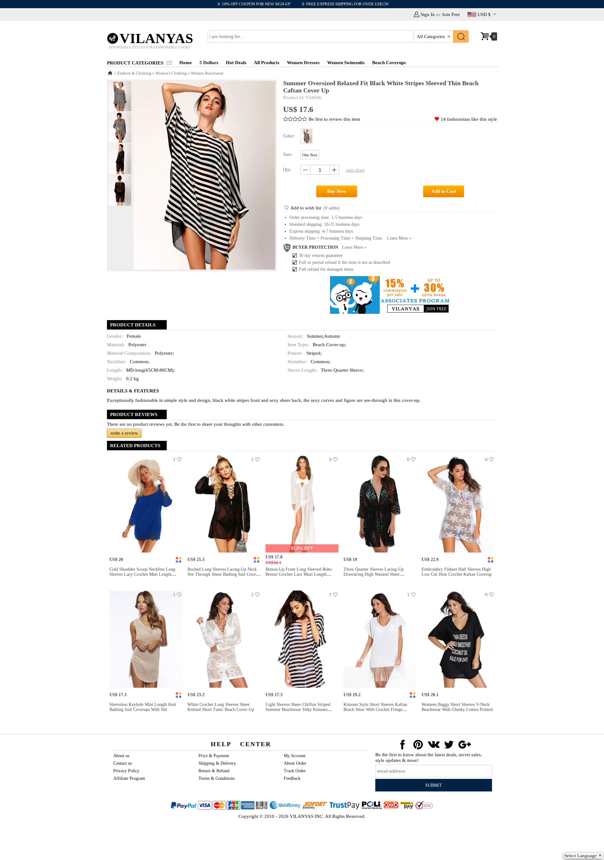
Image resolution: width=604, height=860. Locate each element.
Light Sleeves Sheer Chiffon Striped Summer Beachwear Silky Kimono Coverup (298, 709)
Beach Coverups (389, 62)
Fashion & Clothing (134, 73)
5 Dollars (208, 62)
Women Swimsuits (346, 62)
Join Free (451, 14)
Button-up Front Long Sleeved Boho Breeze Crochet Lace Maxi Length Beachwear (299, 574)
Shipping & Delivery (217, 763)
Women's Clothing (171, 73)
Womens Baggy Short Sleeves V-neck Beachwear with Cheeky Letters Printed (457, 707)
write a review (124, 433)
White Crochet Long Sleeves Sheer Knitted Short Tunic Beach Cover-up (220, 707)
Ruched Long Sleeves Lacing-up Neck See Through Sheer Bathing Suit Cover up (222, 574)
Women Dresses (303, 62)
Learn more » (399, 238)
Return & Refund (214, 770)
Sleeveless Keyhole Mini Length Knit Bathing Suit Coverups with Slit (142, 707)
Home (185, 62)
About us (121, 755)
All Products (266, 62)
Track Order (295, 770)
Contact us (122, 763)
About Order (295, 763)
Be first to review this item (334, 119)
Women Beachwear (207, 73)
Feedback (292, 778)
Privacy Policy (126, 770)
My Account (294, 755)
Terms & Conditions (217, 778)
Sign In (428, 14)
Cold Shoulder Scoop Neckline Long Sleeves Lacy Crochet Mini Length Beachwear (142, 574)
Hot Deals (236, 62)
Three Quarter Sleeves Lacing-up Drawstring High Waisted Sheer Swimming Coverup (374, 574)
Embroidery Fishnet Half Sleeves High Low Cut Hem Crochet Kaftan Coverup (457, 572)
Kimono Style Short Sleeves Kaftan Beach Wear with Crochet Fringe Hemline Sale (375, 709)
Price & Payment (214, 755)
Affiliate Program (129, 778)
